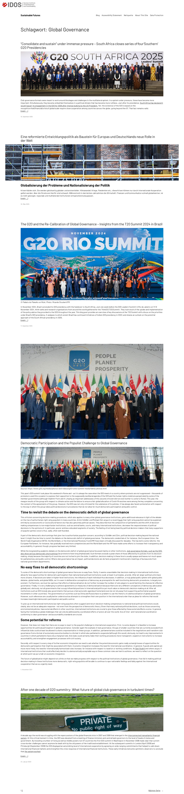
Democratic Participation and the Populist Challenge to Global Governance (74, 443)
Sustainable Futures (30, 15)
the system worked (32, 751)
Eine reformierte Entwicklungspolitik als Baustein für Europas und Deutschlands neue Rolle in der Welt (88, 138)
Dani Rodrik (140, 648)
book (120, 520)
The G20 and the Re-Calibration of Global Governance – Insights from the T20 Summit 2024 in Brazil (91, 224)
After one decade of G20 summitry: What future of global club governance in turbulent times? (87, 689)
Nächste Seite (155, 790)
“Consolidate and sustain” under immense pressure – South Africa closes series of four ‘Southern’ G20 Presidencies (89, 45)
